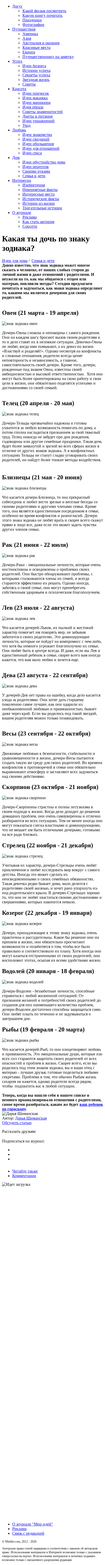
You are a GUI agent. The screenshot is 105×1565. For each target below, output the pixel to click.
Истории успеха (36, 70)
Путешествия (23, 29)
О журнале (21, 212)
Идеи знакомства (37, 134)
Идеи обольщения (38, 144)
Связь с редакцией (28, 1533)
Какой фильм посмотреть (44, 11)
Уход (26, 125)
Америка (30, 34)
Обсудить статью (17, 1123)
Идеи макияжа (35, 98)
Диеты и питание (37, 116)
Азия (26, 38)
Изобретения (33, 185)
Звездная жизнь (35, 79)
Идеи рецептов (35, 167)
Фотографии (33, 24)
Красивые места (36, 47)
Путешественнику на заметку (48, 57)
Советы (29, 84)
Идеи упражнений (38, 121)
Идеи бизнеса (34, 66)
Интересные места (38, 194)
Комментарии (24, 1176)
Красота (19, 89)
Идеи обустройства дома (43, 162)
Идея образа (32, 107)
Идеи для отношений (40, 148)
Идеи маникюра (36, 102)
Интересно (21, 180)
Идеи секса (32, 153)
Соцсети (29, 226)
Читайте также (25, 1171)
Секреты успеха (36, 75)
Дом (16, 157)
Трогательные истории (42, 208)
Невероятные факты (40, 189)
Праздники (32, 20)
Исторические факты (40, 199)
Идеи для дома (15, 260)
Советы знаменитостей (42, 112)
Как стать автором (38, 222)
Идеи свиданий (35, 139)
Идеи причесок (35, 93)
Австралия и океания (40, 43)
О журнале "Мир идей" (32, 1524)
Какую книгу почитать (42, 15)
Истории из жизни (38, 203)
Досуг (17, 6)
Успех (17, 61)
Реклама (29, 217)
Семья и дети (33, 176)
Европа (28, 52)
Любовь (19, 130)
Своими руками (36, 171)
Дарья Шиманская (31, 1118)
